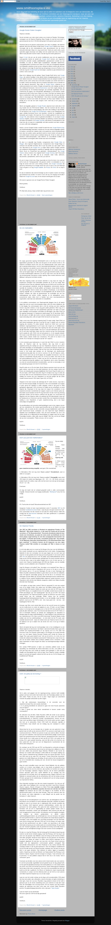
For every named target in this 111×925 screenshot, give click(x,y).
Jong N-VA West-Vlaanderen (76, 209)
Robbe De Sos (72, 203)
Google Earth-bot (35, 70)
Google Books (50, 84)
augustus (74, 105)
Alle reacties (74, 298)
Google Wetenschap (58, 127)
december (75, 84)
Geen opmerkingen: (47, 195)
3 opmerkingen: (46, 517)
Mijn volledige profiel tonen (76, 193)
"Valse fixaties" (55, 888)
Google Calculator (57, 163)
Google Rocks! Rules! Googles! (30, 30)
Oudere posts (59, 910)
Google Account (30, 176)
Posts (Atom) (31, 913)
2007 (72, 82)
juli (73, 108)
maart (73, 117)
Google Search (49, 46)
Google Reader (41, 106)
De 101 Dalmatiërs (26, 228)
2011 (71, 73)
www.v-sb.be (72, 312)
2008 (72, 80)
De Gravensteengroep (75, 308)
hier (24, 556)
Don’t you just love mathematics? (31, 438)
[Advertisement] (42, 211)
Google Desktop (50, 153)
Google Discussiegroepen (39, 111)
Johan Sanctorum (73, 151)
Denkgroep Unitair (86, 216)
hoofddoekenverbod (31, 510)
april (73, 114)
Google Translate (40, 120)
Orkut (54, 167)
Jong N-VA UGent (73, 305)
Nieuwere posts (25, 910)
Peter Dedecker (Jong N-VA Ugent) (78, 201)
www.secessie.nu (73, 318)
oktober (74, 101)
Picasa (48, 167)
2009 (72, 78)
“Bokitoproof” (53, 492)
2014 (72, 69)
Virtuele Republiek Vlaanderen (77, 322)
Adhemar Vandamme (74, 149)
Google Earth (45, 59)
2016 (72, 67)
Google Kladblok (38, 167)
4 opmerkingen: (46, 429)
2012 (72, 71)
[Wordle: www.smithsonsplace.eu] (70, 143)
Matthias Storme (73, 153)
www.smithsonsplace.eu (33, 8)
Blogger (22, 144)
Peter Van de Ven (86, 218)
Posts (72, 295)
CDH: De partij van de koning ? (30, 674)
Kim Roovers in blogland (85, 224)
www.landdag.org (73, 316)
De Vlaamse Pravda (26, 526)
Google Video (58, 142)
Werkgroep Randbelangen (76, 310)
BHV (59, 508)
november (75, 98)
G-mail (25, 57)
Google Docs (37, 147)
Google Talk (23, 117)
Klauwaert (71, 324)
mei (73, 112)
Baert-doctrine (33, 513)
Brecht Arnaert (82, 163)
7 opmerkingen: (46, 905)
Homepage (43, 910)
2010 (72, 76)
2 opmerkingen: (46, 665)
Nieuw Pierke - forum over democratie (79, 199)
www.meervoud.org (74, 320)
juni (73, 110)
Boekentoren (43, 88)
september (75, 103)
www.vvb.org (72, 314)
